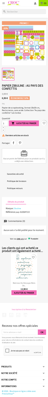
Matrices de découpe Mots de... (24, 284)
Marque (9, 208)
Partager (13, 142)
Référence (10, 212)
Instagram (18, 315)
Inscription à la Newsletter (24, 309)
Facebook (4, 315)
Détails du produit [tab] (16, 201)
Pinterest (20, 142)
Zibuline (17, 208)
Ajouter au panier (24, 123)
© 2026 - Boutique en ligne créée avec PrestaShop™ (19, 392)
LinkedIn (25, 315)
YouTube (11, 315)
